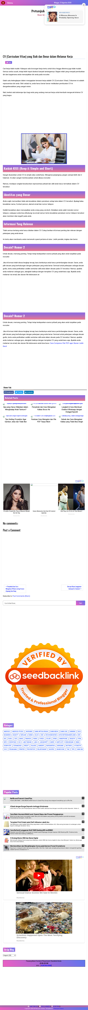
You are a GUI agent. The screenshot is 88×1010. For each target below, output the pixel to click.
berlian (23, 735)
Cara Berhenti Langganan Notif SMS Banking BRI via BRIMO (31, 830)
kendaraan (69, 742)
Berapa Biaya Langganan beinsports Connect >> (74, 587)
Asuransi (29, 731)
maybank (60, 745)
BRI (79, 735)
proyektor (31, 749)
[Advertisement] (44, 35)
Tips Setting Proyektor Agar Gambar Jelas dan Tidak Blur (16, 420)
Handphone (63, 738)
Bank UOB (63, 731)
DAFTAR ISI (33, 1006)
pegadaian (13, 749)
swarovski (60, 749)
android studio (17, 731)
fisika (35, 738)
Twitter (20, 392)
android (7, 731)
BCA (79, 731)
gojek (48, 738)
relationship (42, 749)
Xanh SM (80, 749)
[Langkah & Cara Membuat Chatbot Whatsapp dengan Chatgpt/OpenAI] (72, 404)
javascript (44, 742)
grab (55, 738)
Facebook (9, 392)
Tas (68, 749)
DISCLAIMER (45, 1006)
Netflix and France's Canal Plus (21, 798)
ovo (5, 749)
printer (22, 749)
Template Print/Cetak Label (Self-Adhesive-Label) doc (29, 822)
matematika (50, 745)
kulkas (33, 745)
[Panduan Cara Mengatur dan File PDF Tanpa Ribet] (43, 416)
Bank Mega (54, 731)
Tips (9, 62)
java (35, 742)
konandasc (18, 745)
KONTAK (56, 1006)
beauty (15, 735)
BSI (5, 738)
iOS (19, 742)
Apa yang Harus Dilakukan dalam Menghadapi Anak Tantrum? (15, 408)
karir (52, 742)
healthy (72, 738)
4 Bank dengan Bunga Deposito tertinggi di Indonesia (29, 806)
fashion (28, 738)
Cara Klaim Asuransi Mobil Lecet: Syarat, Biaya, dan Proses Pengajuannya (36, 814)
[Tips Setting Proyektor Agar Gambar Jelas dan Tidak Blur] (16, 416)
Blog (37, 735)
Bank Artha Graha (41, 731)
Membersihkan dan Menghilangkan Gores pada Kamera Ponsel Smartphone (37, 846)
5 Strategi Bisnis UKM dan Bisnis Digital (24, 838)
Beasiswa (7, 735)
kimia (77, 742)
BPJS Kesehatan (51, 735)
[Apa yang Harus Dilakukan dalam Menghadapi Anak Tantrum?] (16, 404)
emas (21, 738)
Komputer (7, 745)
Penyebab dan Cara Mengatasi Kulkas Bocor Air (44, 408)
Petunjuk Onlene (44, 11)
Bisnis (31, 735)
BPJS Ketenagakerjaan (67, 735)
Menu (10, 3)
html (79, 738)
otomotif (77, 745)
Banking (72, 731)
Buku (10, 738)
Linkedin (30, 392)
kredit (26, 745)
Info (5, 742)
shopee (51, 749)
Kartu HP (59, 742)
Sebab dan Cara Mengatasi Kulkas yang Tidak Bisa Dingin (71, 420)
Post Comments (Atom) (21, 596)
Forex (42, 738)
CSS (15, 738)
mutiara (69, 745)
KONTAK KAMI (46, 965)
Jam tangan (27, 742)
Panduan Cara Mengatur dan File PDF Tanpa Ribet (43, 420)
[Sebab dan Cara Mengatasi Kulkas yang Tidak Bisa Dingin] (72, 416)
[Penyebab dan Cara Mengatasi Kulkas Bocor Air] (43, 404)
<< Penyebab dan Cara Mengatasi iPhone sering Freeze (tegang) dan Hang (15, 588)
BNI (42, 735)
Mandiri (41, 745)
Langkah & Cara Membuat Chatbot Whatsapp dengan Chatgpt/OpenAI (72, 409)
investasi (12, 742)
